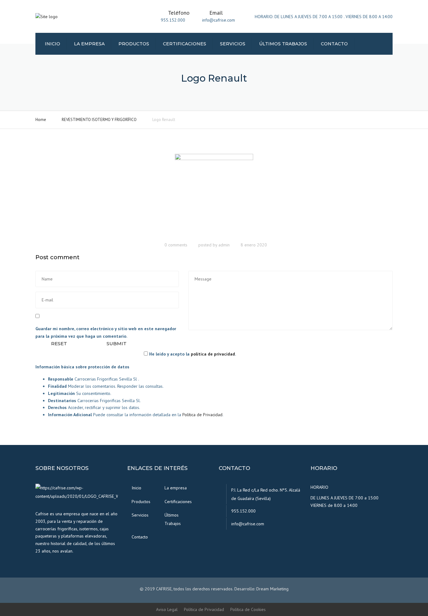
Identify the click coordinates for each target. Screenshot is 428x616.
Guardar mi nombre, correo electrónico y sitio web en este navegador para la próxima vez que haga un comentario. (105, 332)
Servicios (232, 44)
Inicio (52, 44)
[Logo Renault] (214, 195)
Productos (133, 44)
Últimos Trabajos (283, 44)
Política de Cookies (248, 609)
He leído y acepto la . (192, 354)
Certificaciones (184, 44)
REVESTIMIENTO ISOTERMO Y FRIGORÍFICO (99, 119)
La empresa (89, 44)
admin (224, 245)
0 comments (175, 245)
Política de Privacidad (202, 414)
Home (40, 119)
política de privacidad (213, 354)
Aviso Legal (167, 609)
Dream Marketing (272, 589)
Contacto (334, 44)
